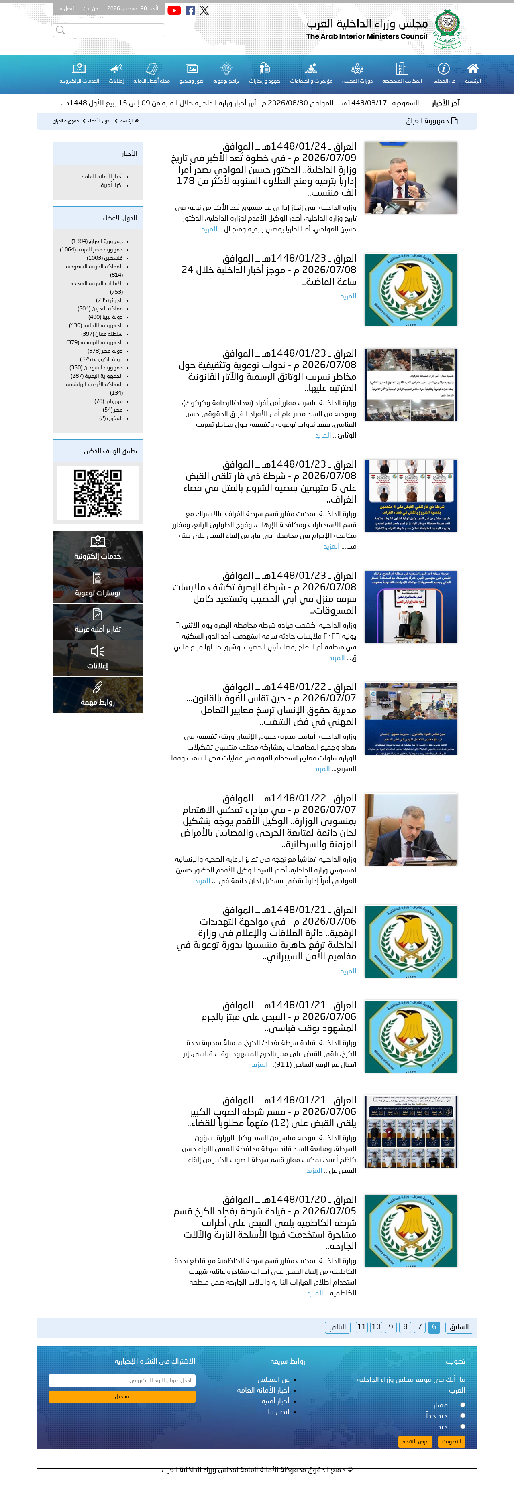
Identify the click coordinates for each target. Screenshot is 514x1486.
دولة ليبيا (112, 317)
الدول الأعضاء (99, 121)
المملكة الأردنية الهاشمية (94, 384)
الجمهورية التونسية (101, 342)
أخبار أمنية (112, 185)
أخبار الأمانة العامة (102, 177)
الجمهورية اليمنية (104, 376)
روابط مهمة (98, 702)
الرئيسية (127, 121)
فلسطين (113, 258)
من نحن (90, 9)
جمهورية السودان (103, 368)
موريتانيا (114, 401)
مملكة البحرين (107, 309)
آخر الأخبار (446, 103)
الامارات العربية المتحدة (96, 283)
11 (361, 1327)
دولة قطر (112, 351)
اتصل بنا (66, 9)
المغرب (115, 418)
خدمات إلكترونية (97, 556)
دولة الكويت (108, 359)
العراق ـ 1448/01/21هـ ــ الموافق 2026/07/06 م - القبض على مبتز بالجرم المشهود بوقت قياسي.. (279, 1017)
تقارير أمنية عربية (98, 629)
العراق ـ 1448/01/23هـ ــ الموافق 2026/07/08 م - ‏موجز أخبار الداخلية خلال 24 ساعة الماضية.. (269, 270)
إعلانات (97, 666)
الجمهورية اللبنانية (103, 325)
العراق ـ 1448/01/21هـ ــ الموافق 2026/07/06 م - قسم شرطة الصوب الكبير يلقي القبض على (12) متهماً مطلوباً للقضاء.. (272, 1112)
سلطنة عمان (109, 334)
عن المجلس (273, 1379)
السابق (459, 1327)
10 (376, 1327)
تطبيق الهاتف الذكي (110, 451)
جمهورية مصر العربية (100, 250)
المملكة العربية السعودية (94, 267)
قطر (118, 410)
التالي (337, 1327)
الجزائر (116, 300)
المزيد (210, 229)
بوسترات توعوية (97, 593)
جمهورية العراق (106, 241)
